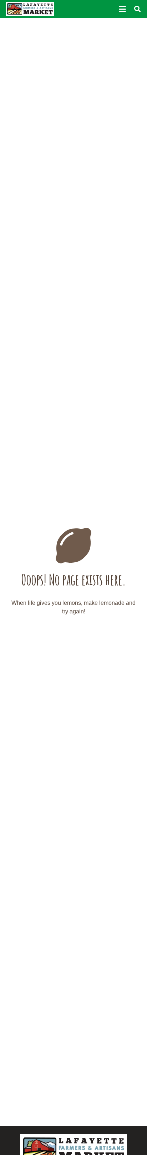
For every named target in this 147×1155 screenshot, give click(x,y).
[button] (122, 8)
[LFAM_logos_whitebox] (30, 9)
